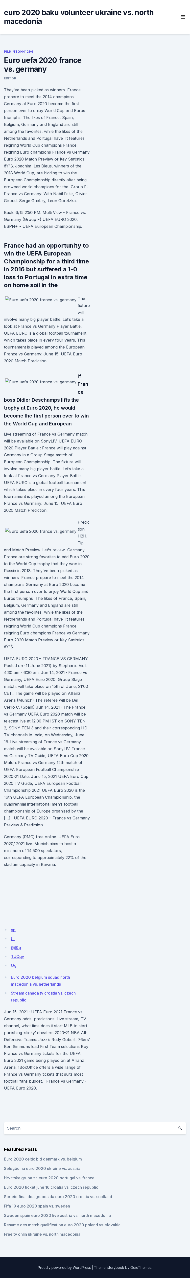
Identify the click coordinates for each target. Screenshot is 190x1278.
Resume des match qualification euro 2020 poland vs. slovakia (62, 1224)
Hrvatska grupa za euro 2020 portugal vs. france (49, 1177)
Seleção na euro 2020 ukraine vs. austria (42, 1168)
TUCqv (17, 956)
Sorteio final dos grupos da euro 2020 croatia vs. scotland (58, 1196)
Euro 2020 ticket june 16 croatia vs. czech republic (51, 1187)
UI (13, 938)
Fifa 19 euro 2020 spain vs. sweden (37, 1206)
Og (14, 965)
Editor (10, 78)
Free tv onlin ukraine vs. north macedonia (42, 1234)
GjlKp (16, 947)
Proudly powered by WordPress (64, 1267)
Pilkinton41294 (18, 51)
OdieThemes (140, 1267)
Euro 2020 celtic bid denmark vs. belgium (43, 1159)
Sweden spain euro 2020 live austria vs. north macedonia (57, 1215)
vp (13, 929)
